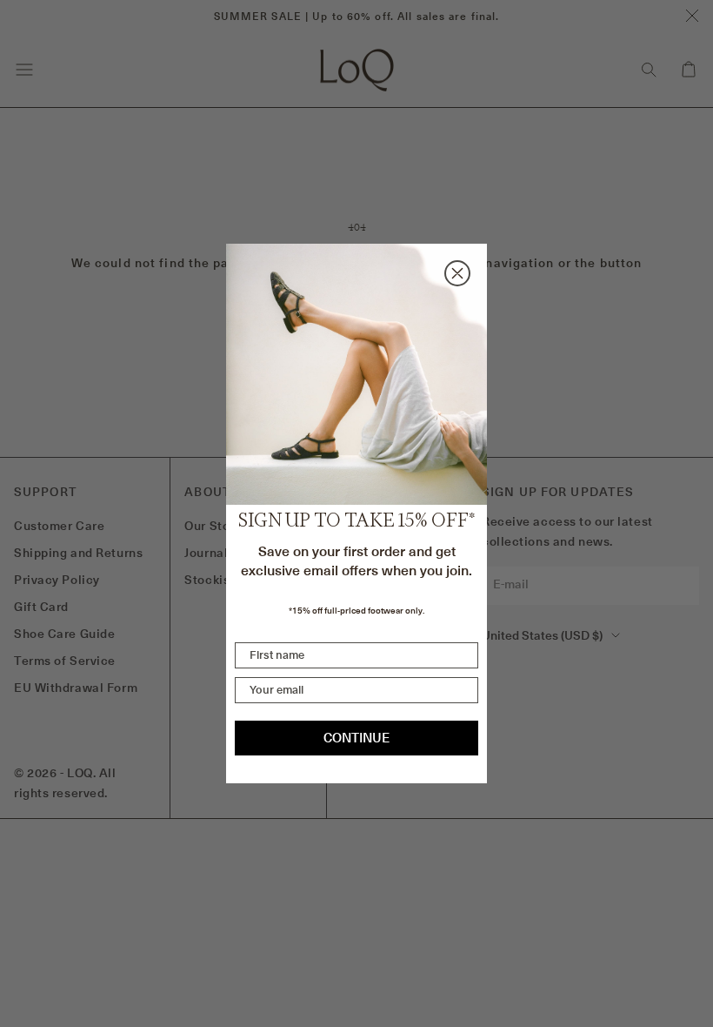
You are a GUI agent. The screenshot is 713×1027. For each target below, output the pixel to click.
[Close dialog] (457, 273)
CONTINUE (356, 737)
